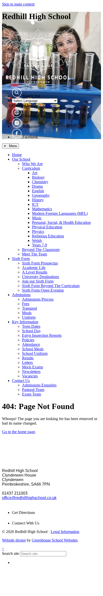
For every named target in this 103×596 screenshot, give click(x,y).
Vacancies (30, 376)
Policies (28, 340)
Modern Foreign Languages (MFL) (60, 213)
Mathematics (42, 209)
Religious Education (48, 236)
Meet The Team (34, 254)
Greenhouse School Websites (55, 540)
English (38, 191)
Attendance (31, 344)
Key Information (25, 322)
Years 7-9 (39, 245)
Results (28, 358)
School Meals (33, 349)
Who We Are (32, 164)
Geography (41, 195)
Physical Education (47, 227)
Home (17, 155)
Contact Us (21, 380)
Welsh (37, 240)
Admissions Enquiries (39, 385)
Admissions (21, 295)
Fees (25, 304)
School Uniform (35, 353)
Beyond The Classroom (41, 249)
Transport (29, 308)
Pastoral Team (33, 389)
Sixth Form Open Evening (43, 290)
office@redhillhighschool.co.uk (29, 498)
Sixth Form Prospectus (40, 263)
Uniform (29, 317)
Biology (38, 177)
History (38, 200)
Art (34, 173)
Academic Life (34, 268)
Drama (37, 186)
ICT (35, 204)
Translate (49, 105)
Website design (14, 540)
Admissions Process (38, 299)
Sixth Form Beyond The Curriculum (51, 286)
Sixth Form (21, 258)
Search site (10, 553)
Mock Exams (32, 367)
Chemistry (40, 182)
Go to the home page (18, 432)
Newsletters (31, 371)
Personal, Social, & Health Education (61, 222)
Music (37, 218)
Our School (21, 159)
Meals (27, 313)
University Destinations (40, 277)
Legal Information (65, 531)
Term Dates (31, 326)
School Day (31, 331)
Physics (38, 231)
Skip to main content (18, 4)
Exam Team (31, 394)
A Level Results (34, 272)
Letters (27, 362)
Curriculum (31, 168)
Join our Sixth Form (38, 281)
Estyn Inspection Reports (42, 335)
